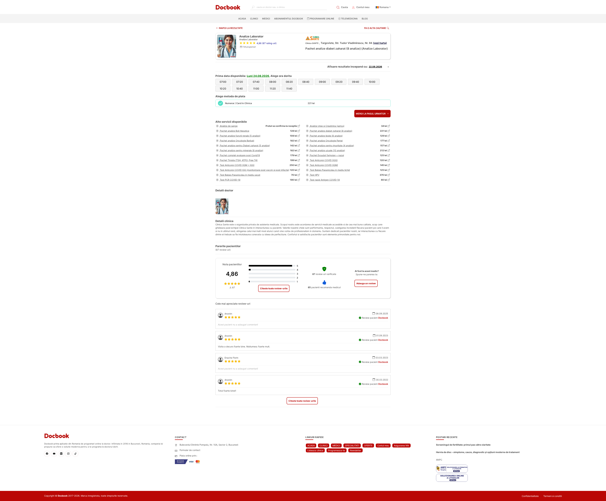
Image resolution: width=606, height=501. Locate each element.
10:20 (223, 88)
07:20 (239, 81)
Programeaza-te (336, 450)
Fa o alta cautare (375, 28)
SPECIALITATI (352, 445)
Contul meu (362, 7)
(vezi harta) (380, 43)
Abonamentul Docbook (288, 18)
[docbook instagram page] (69, 453)
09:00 (322, 81)
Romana (384, 7)
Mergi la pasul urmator (371, 113)
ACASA (242, 18)
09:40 (355, 81)
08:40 (305, 81)
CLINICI (254, 18)
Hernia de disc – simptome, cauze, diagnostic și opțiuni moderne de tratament (478, 452)
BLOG (365, 18)
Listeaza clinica (315, 450)
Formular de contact (190, 450)
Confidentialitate (530, 496)
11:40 (289, 88)
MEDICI (266, 18)
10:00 (372, 81)
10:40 (239, 88)
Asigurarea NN (401, 445)
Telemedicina (349, 18)
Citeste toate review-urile (274, 288)
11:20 (273, 88)
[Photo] (223, 206)
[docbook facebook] (47, 453)
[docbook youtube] (54, 453)
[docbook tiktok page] (76, 453)
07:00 (223, 81)
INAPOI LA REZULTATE (230, 28)
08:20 (289, 81)
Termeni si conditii (552, 496)
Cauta (344, 7)
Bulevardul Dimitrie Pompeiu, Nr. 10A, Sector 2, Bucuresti (209, 444)
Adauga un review (366, 283)
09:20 (339, 81)
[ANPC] (452, 469)
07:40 (256, 81)
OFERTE (368, 445)
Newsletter (355, 450)
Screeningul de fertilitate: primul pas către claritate (463, 444)
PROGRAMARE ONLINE (321, 18)
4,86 (232, 273)
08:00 (272, 81)
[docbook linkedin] (61, 453)
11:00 (256, 88)
